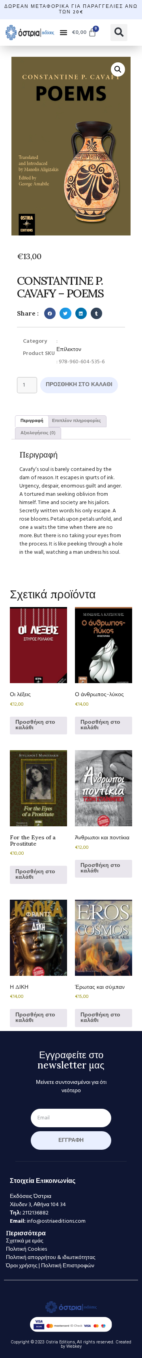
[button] (63, 32)
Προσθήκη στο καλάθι (79, 384)
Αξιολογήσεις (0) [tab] (38, 433)
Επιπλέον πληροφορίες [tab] (76, 420)
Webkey (74, 1346)
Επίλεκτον (68, 350)
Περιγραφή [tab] (32, 420)
